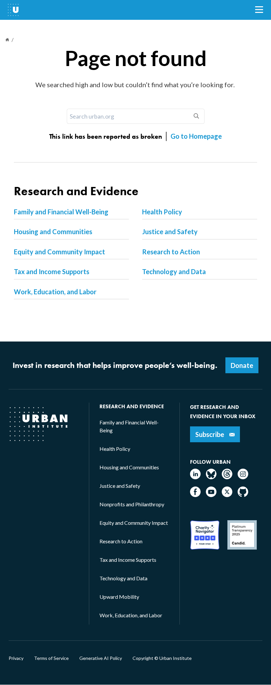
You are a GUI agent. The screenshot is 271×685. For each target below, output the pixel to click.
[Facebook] (195, 495)
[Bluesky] (211, 477)
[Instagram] (243, 477)
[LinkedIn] (195, 477)
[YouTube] (211, 495)
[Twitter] (227, 495)
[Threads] (227, 477)
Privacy (16, 658)
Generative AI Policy (100, 658)
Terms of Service (51, 658)
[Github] (243, 495)
